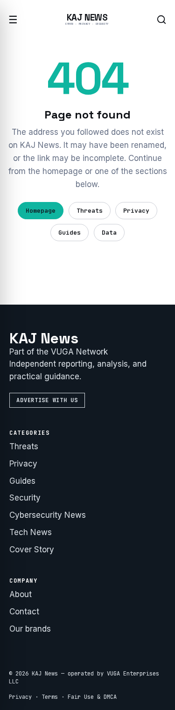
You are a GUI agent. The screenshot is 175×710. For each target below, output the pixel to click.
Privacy (136, 211)
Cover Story (31, 549)
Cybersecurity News (47, 515)
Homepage (41, 211)
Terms (50, 697)
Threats (90, 211)
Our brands (30, 628)
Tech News (30, 532)
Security (25, 497)
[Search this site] (161, 20)
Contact (24, 611)
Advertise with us (46, 400)
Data (109, 233)
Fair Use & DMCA (92, 697)
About (20, 594)
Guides (69, 233)
